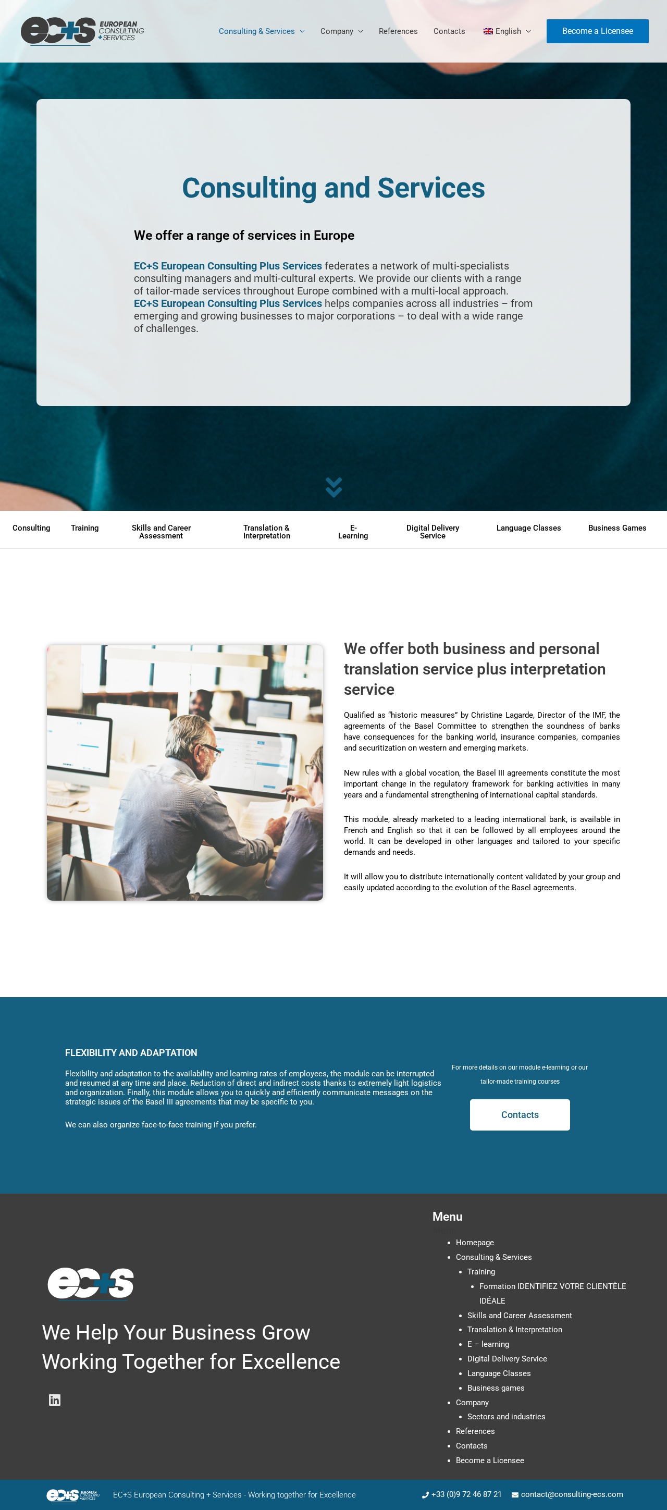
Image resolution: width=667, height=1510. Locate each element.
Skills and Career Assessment (519, 1315)
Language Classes (499, 1373)
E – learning (488, 1344)
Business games (496, 1388)
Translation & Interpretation (514, 1329)
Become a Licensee (490, 1460)
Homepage (475, 1242)
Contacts (449, 31)
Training (481, 1271)
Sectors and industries (506, 1416)
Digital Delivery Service (507, 1359)
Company (336, 31)
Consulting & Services (257, 31)
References (398, 31)
